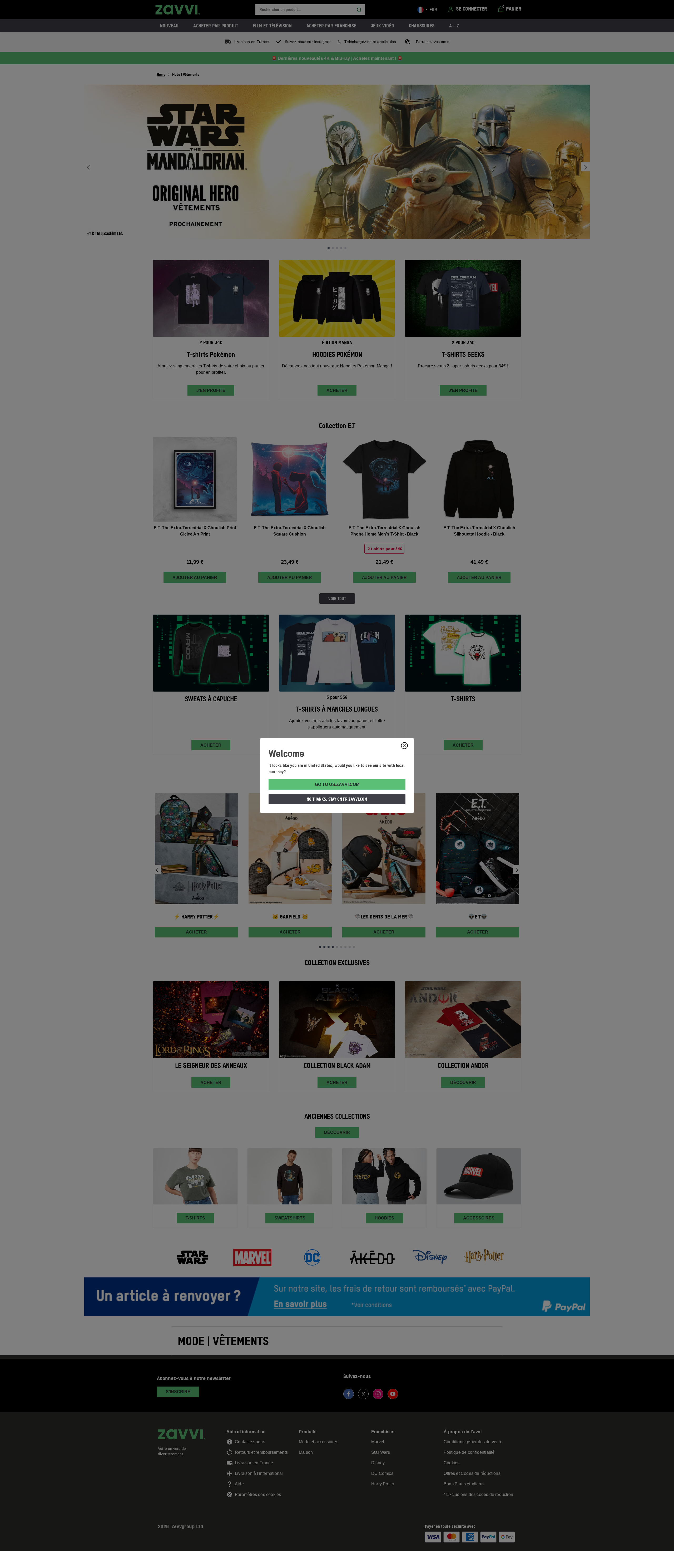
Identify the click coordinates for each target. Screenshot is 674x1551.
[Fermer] (404, 745)
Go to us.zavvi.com (337, 784)
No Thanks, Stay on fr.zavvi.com (337, 799)
